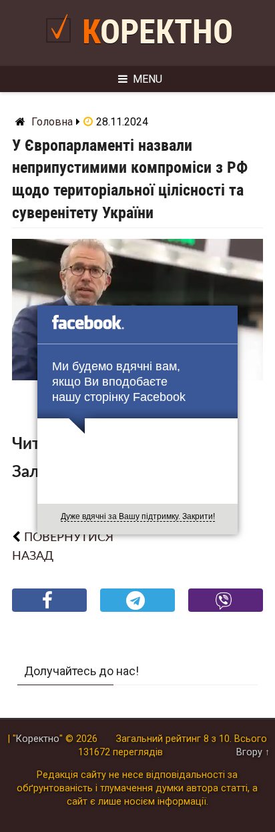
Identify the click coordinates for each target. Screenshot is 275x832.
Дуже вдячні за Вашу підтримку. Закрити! (138, 516)
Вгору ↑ (253, 752)
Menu (147, 79)
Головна (52, 121)
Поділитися (49, 611)
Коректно (157, 32)
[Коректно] (61, 47)
